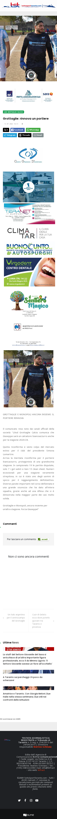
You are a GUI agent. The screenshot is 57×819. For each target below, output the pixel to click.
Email (39, 135)
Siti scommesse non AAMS (10, 719)
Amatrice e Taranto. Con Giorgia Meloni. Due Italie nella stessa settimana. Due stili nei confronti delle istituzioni (26, 696)
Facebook (18, 130)
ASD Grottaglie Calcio (13, 112)
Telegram (11, 135)
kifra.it (41, 769)
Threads (26, 135)
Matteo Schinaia (42, 746)
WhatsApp (34, 130)
